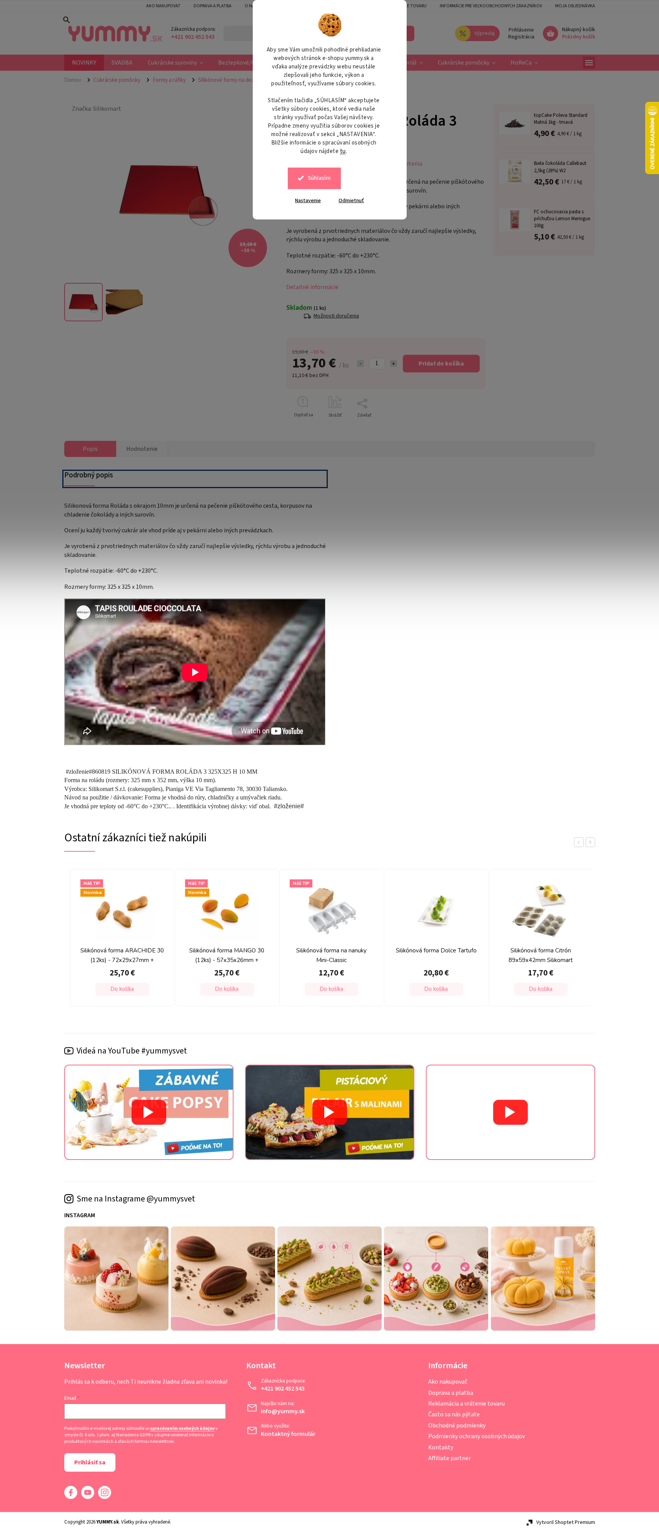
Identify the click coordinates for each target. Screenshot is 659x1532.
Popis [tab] (90, 449)
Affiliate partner (449, 1458)
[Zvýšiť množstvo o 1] (393, 363)
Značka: (96, 109)
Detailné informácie (312, 287)
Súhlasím (319, 178)
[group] (120, 939)
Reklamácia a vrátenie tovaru (466, 1403)
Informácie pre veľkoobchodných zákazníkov (491, 6)
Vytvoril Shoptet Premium (565, 1522)
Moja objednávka (575, 6)
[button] (122, 989)
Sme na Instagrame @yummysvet (136, 1199)
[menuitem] (84, 63)
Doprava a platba (213, 6)
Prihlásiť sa (89, 1462)
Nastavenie (308, 200)
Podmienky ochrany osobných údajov (476, 1436)
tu (343, 151)
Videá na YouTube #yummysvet (132, 1051)
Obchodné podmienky (456, 1425)
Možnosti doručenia (336, 316)
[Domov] (75, 80)
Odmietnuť (351, 200)
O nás (251, 6)
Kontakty (440, 1447)
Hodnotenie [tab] (142, 449)
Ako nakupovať (447, 1381)
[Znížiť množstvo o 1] (360, 363)
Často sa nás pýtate (454, 1414)
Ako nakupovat (163, 6)
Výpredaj (484, 33)
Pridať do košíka (441, 363)
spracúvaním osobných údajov (182, 1429)
